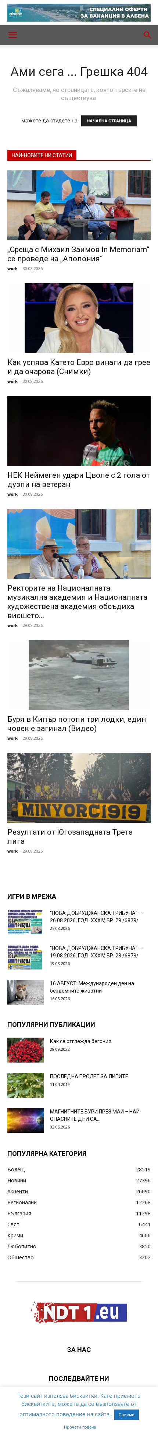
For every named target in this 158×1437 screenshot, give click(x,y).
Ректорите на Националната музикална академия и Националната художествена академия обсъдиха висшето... (77, 602)
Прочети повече (80, 1427)
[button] (12, 35)
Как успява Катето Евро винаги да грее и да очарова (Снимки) (78, 367)
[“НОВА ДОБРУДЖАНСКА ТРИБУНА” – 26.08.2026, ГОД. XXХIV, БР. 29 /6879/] (25, 922)
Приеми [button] (126, 1414)
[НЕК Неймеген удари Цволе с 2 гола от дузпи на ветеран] (79, 431)
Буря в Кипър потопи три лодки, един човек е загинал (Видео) (76, 724)
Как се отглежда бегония (80, 1041)
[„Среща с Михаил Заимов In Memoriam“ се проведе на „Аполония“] (79, 205)
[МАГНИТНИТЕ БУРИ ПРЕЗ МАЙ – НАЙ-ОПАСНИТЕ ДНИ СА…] (25, 1120)
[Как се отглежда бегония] (25, 1050)
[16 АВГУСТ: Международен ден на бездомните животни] (25, 992)
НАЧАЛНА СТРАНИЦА (109, 120)
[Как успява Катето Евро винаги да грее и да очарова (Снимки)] (79, 318)
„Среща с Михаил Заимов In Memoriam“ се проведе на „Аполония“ (78, 254)
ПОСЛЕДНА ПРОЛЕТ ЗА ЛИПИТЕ (89, 1076)
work (12, 268)
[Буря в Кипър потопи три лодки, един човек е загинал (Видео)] (79, 675)
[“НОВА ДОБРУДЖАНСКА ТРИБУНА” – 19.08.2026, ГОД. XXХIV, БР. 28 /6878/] (25, 957)
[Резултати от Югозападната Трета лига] (79, 788)
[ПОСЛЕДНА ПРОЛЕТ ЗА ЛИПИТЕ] (25, 1085)
